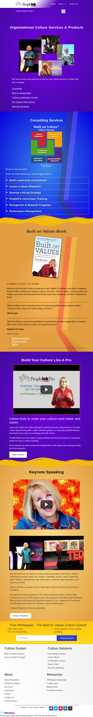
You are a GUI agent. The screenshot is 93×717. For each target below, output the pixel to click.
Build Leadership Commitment (28, 180)
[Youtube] (61, 708)
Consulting (17, 89)
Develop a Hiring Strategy (25, 192)
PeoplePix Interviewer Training (28, 199)
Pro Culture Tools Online (23, 102)
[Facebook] (51, 708)
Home (53, 4)
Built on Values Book (21, 93)
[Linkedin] (65, 708)
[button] (63, 11)
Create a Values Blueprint (25, 186)
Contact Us (73, 4)
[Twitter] (56, 708)
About (61, 4)
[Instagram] (70, 708)
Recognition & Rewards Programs (30, 205)
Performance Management (25, 211)
